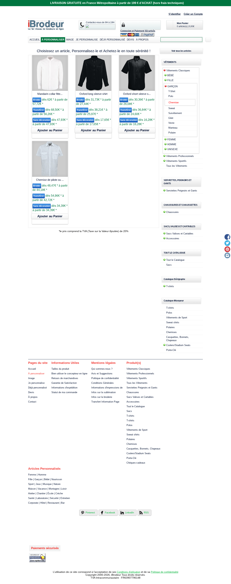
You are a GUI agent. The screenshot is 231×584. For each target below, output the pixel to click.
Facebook (110, 512)
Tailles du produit (60, 368)
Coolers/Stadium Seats (178, 345)
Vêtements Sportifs (176, 161)
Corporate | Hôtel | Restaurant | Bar (46, 502)
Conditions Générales (102, 383)
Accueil (35, 39)
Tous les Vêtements (176, 166)
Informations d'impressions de (107, 387)
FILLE (170, 80)
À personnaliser (53, 39)
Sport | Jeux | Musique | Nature (44, 484)
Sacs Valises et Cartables (179, 233)
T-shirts (170, 286)
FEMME (171, 139)
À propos (142, 39)
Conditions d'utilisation (128, 572)
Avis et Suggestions (101, 373)
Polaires (170, 327)
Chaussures (172, 212)
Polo (170, 96)
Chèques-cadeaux (136, 462)
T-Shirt (171, 91)
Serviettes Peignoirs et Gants (181, 190)
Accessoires (172, 238)
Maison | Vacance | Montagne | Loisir (47, 488)
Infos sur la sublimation (103, 392)
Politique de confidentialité (105, 378)
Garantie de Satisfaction (64, 383)
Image (70, 39)
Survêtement (175, 113)
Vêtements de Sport (176, 317)
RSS (146, 512)
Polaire (172, 132)
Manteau (172, 127)
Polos (169, 312)
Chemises (171, 332)
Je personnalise (87, 39)
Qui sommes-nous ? (101, 368)
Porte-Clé (171, 350)
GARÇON (172, 86)
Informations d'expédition (64, 387)
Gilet (170, 118)
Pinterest (90, 512)
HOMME (171, 144)
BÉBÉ (170, 75)
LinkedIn (129, 512)
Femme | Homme (37, 474)
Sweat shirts (172, 322)
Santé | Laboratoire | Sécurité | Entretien (49, 498)
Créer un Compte (193, 14)
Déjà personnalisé (112, 39)
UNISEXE (172, 149)
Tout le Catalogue (175, 260)
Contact (32, 401)
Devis (130, 39)
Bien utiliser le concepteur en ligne (69, 373)
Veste (171, 123)
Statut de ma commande (64, 392)
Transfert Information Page (105, 401)
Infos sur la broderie (101, 397)
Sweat (171, 108)
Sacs (169, 264)
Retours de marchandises (64, 378)
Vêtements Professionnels (180, 156)
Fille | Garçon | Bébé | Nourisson (45, 479)
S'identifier (175, 14)
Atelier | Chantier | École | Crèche (45, 493)
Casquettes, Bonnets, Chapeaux (143, 448)
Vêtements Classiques (178, 70)
